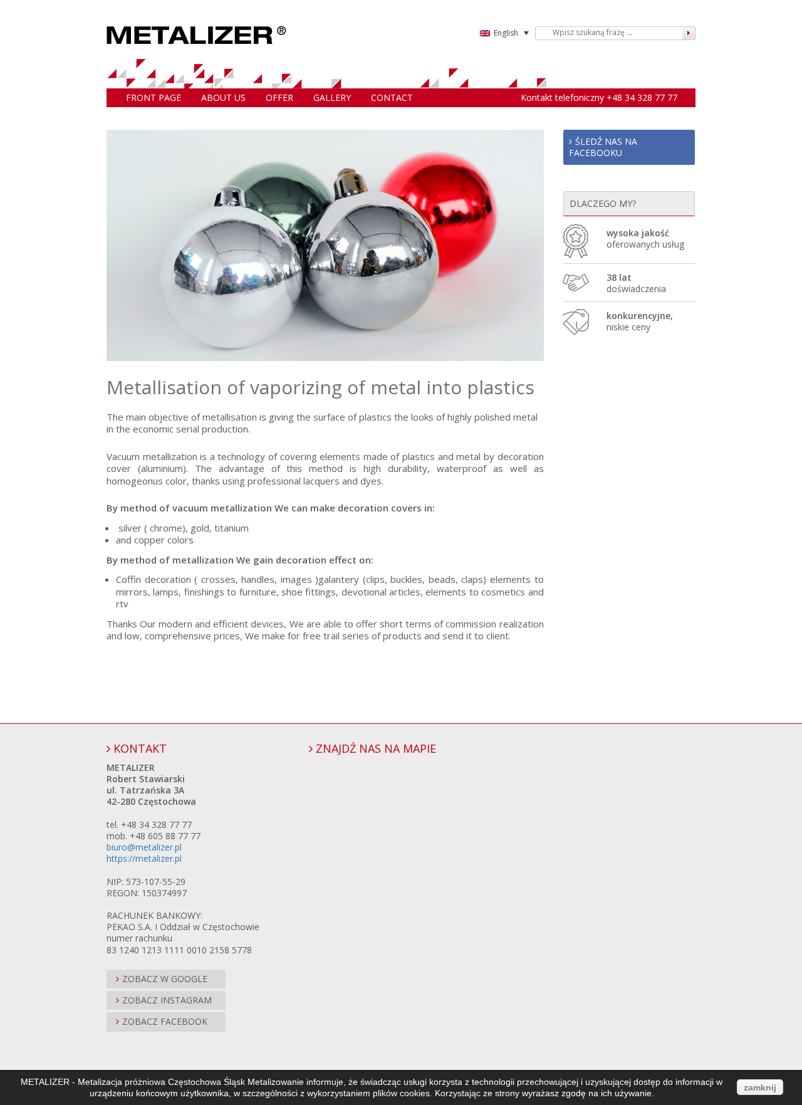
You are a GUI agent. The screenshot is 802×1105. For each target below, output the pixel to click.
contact (392, 97)
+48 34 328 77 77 (642, 97)
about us (223, 97)
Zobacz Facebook (164, 1021)
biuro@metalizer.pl (144, 847)
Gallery (332, 97)
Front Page (153, 97)
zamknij (760, 1087)
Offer (279, 97)
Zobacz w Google (164, 979)
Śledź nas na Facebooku (603, 147)
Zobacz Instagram (167, 1000)
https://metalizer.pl (144, 858)
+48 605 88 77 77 (165, 836)
